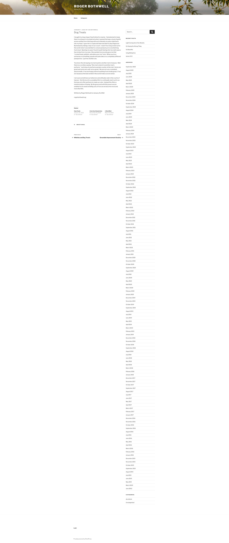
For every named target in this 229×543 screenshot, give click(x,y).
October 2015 (130, 465)
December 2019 (130, 297)
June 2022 (129, 197)
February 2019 (130, 331)
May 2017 (129, 401)
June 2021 (129, 237)
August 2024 (129, 110)
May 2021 (129, 241)
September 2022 (131, 187)
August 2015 (129, 472)
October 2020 (130, 264)
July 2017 (128, 395)
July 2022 (128, 194)
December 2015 (130, 458)
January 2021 (130, 254)
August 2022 (129, 190)
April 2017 (129, 405)
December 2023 (130, 137)
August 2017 (129, 391)
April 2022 (129, 204)
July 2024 (128, 113)
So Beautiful (129, 49)
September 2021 (131, 227)
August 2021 (129, 231)
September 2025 (131, 67)
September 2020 (131, 267)
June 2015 (129, 478)
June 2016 (129, 438)
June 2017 (129, 398)
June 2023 (129, 157)
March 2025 (129, 87)
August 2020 (129, 271)
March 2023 (129, 167)
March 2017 (129, 408)
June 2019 (129, 318)
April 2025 (129, 83)
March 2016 (129, 448)
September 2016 (131, 428)
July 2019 (128, 314)
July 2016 (128, 435)
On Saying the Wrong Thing (133, 46)
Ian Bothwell (93, 29)
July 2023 (128, 154)
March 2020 (129, 287)
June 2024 (129, 117)
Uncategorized (130, 502)
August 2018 (129, 351)
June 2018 (129, 358)
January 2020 (130, 294)
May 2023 (129, 160)
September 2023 (131, 147)
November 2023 (130, 140)
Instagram (84, 18)
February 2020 (130, 291)
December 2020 (130, 257)
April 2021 (129, 244)
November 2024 (130, 100)
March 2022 (129, 207)
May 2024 (129, 120)
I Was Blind (108, 111)
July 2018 (128, 354)
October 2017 (130, 385)
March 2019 (129, 328)
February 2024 (130, 130)
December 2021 (130, 217)
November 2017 (130, 381)
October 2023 (130, 144)
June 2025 (129, 77)
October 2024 (130, 103)
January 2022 (130, 214)
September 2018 (131, 348)
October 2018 (130, 344)
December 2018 (130, 338)
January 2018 (130, 374)
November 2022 (130, 180)
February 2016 (130, 451)
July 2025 (128, 73)
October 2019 (130, 304)
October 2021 (130, 224)
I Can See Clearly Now (96, 111)
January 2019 (130, 334)
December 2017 (130, 378)
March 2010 (129, 485)
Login (75, 528)
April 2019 (129, 324)
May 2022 (129, 200)
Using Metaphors (131, 53)
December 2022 (130, 177)
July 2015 (128, 475)
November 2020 (131, 261)
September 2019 (131, 308)
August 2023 (129, 150)
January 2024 (130, 133)
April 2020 (129, 284)
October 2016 (130, 425)
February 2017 (130, 411)
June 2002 (129, 488)
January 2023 (130, 174)
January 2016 (130, 455)
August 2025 (129, 70)
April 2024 (129, 123)
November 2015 (130, 462)
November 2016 (130, 421)
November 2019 (130, 301)
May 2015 (129, 482)
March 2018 (129, 368)
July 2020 (128, 274)
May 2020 (129, 281)
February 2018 (130, 371)
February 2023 (130, 170)
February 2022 (130, 210)
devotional (81, 124)
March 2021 (129, 247)
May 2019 (129, 321)
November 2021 (130, 220)
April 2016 (129, 445)
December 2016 (130, 418)
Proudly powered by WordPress (83, 539)
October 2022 (130, 184)
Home (75, 18)
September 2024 (131, 107)
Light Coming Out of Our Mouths (135, 43)
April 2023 (129, 164)
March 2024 (129, 127)
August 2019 (129, 311)
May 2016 (129, 441)
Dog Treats (77, 111)
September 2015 (131, 468)
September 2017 (131, 388)
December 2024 (130, 97)
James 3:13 (129, 56)
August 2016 (129, 431)
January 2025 (130, 93)
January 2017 (130, 415)
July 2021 (128, 234)
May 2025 (129, 80)
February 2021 (130, 251)
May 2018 (129, 361)
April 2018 (129, 364)
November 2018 (130, 341)
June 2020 (129, 277)
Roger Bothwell (91, 6)
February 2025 (130, 90)
